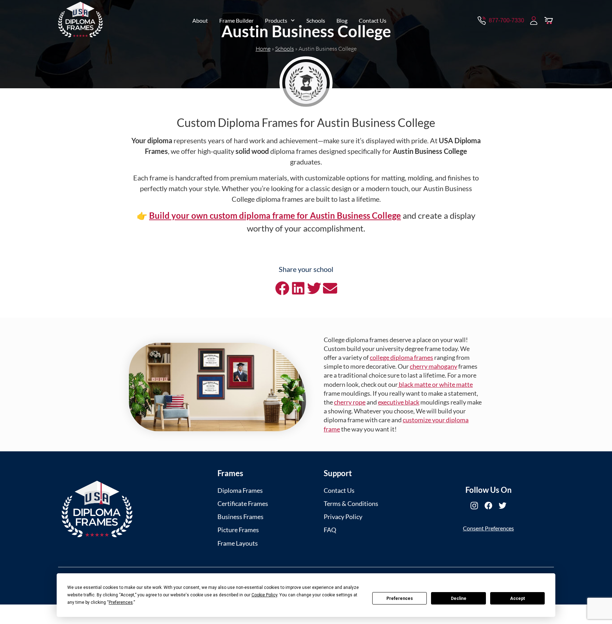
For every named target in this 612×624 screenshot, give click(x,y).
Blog (341, 20)
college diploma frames (401, 357)
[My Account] (533, 20)
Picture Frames (238, 530)
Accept (517, 598)
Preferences (399, 598)
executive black (398, 402)
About (200, 20)
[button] (282, 288)
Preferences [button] (121, 602)
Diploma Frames (240, 490)
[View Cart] (548, 20)
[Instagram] (474, 505)
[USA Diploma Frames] (97, 509)
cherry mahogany (433, 366)
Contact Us (372, 20)
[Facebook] (488, 505)
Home (263, 48)
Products (276, 20)
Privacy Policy (343, 516)
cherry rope (350, 402)
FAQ (330, 530)
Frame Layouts (237, 543)
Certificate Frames (242, 503)
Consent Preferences (488, 528)
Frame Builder (236, 20)
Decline (458, 598)
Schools (315, 20)
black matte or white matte (435, 384)
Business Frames (240, 516)
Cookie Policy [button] (264, 594)
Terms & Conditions (351, 503)
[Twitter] (502, 505)
